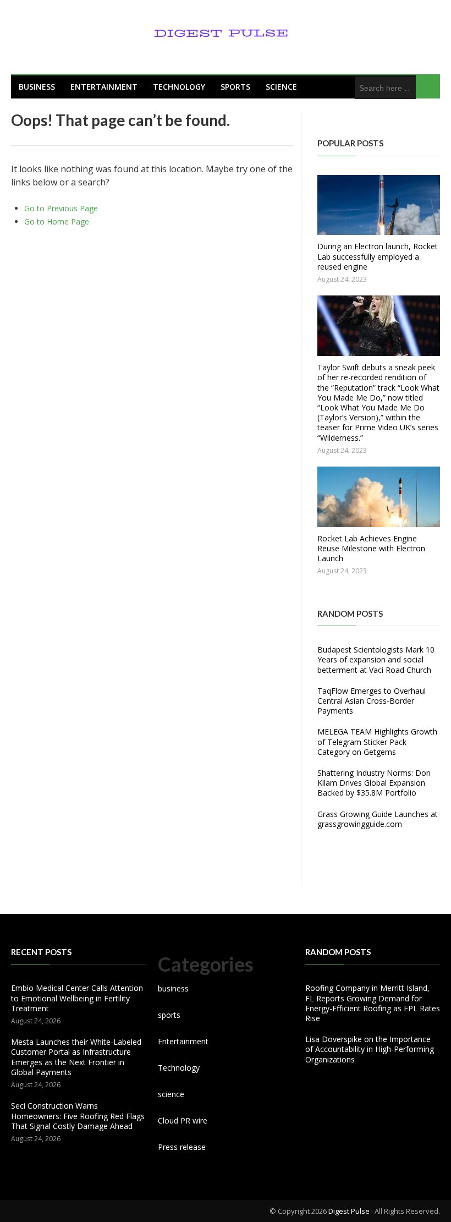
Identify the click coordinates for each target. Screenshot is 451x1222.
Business (37, 86)
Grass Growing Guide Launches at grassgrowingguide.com (377, 819)
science (281, 86)
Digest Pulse (349, 1211)
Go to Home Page (56, 221)
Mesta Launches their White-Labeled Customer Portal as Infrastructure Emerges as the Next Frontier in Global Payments (76, 1057)
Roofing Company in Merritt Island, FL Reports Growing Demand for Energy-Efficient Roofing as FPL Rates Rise (372, 1003)
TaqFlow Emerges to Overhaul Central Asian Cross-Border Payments (371, 701)
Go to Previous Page (61, 208)
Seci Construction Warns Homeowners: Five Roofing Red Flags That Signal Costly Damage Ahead (78, 1115)
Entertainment (104, 86)
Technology (179, 86)
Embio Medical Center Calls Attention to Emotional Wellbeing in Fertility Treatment (77, 998)
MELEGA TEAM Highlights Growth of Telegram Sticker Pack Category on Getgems (377, 741)
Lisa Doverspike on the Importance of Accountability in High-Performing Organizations (369, 1049)
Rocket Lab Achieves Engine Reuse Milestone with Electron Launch (371, 548)
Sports (235, 86)
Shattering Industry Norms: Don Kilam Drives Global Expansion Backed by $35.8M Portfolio (374, 783)
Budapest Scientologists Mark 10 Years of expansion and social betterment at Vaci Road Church (376, 659)
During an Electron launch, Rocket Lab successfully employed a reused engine (377, 256)
